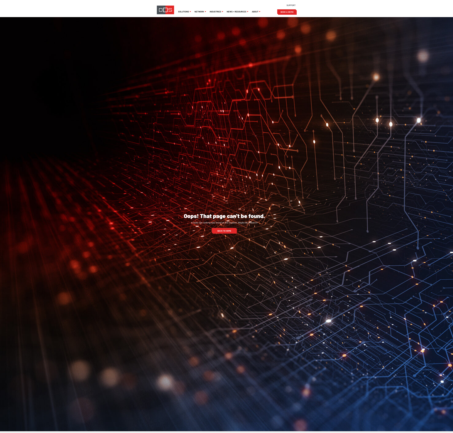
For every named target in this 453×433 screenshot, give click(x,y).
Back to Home (224, 230)
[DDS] (165, 10)
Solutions (183, 11)
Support (291, 5)
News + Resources (236, 11)
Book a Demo (287, 12)
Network (199, 11)
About (255, 11)
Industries (215, 11)
